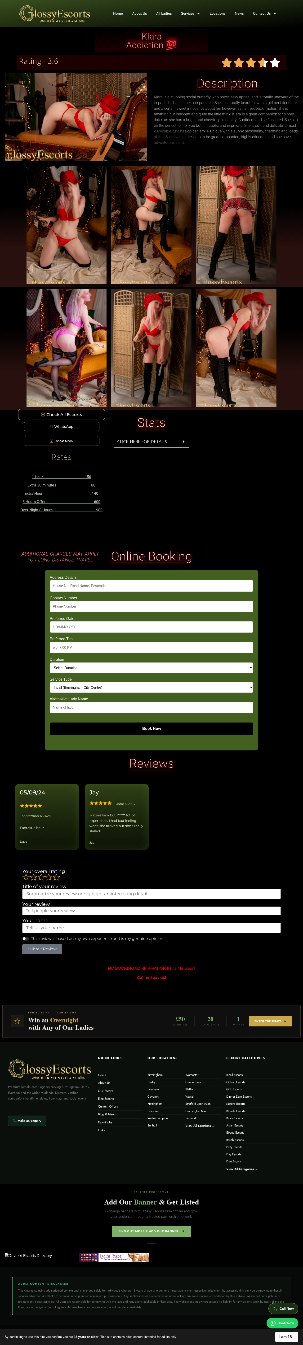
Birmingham (155, 1075)
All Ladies (164, 13)
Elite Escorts (106, 1098)
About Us (139, 13)
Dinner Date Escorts (239, 1096)
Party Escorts (234, 1147)
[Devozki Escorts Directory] (40, 1256)
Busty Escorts (234, 1118)
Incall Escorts (234, 1075)
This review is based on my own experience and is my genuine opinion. (97, 938)
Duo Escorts (233, 1161)
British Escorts (235, 1140)
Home (118, 13)
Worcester (191, 1075)
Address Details (63, 577)
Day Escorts (233, 1154)
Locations (217, 13)
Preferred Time (62, 639)
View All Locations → (200, 1125)
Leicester (153, 1111)
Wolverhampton (157, 1118)
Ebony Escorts (235, 1132)
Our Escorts (105, 1091)
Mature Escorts (235, 1103)
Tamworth (191, 1118)
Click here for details (142, 442)
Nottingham (154, 1103)
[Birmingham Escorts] (114, 1257)
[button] (151, 442)
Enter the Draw (267, 1021)
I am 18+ (286, 1337)
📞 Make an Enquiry (27, 1120)
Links (101, 1130)
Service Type (61, 679)
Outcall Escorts (235, 1082)
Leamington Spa (195, 1111)
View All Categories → (242, 1169)
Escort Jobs (105, 1122)
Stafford (190, 1089)
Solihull (152, 1125)
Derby (151, 1082)
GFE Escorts (234, 1089)
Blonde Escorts (235, 1111)
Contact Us (262, 13)
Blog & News (107, 1114)
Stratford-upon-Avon (198, 1103)
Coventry (153, 1096)
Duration (57, 660)
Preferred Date (62, 619)
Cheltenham (193, 1082)
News (239, 13)
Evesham (153, 1089)
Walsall (189, 1096)
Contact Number (63, 598)
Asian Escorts (234, 1125)
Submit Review (42, 949)
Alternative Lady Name (69, 699)
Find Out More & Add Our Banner (149, 1231)
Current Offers (108, 1106)
